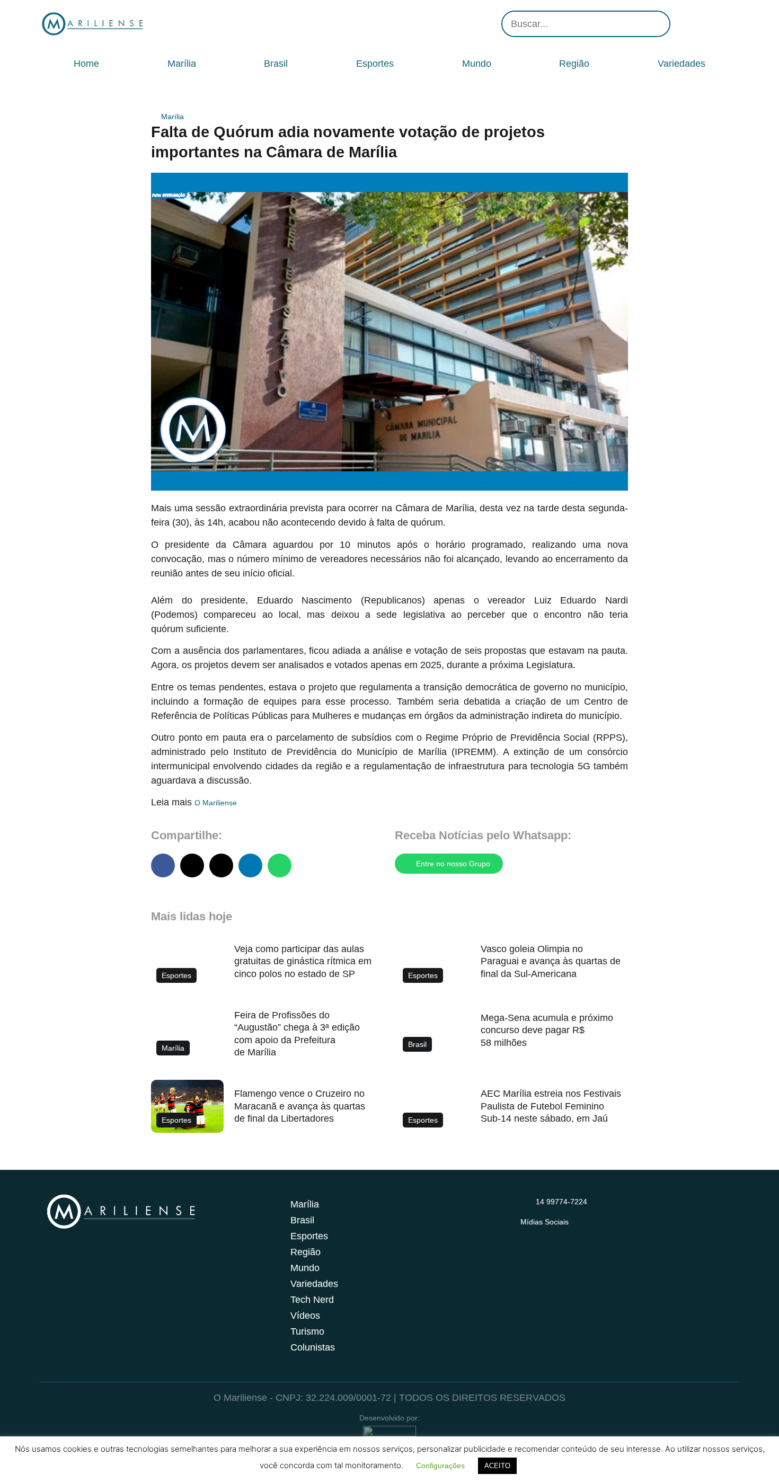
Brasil (276, 63)
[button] (163, 865)
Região (574, 63)
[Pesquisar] (656, 24)
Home (86, 63)
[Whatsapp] (728, 24)
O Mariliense (215, 802)
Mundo (476, 63)
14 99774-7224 (561, 1201)
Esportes (375, 63)
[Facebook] (697, 24)
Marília (181, 63)
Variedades (681, 63)
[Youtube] (712, 24)
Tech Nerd (312, 1299)
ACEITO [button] (497, 1466)
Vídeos (305, 1315)
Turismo (307, 1331)
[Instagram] (681, 24)
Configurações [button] (440, 1465)
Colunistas (312, 1347)
